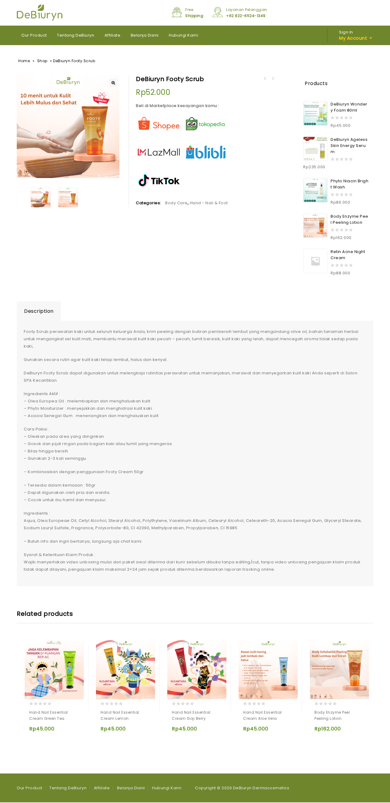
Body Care (176, 203)
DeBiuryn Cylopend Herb (264, 78)
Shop (42, 60)
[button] (113, 83)
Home (24, 60)
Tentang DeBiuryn (75, 35)
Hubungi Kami (183, 35)
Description (39, 311)
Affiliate (113, 35)
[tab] (39, 311)
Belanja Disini (145, 35)
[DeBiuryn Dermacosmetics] (39, 13)
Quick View (35, 731)
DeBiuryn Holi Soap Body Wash (272, 78)
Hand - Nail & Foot (209, 203)
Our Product (34, 35)
